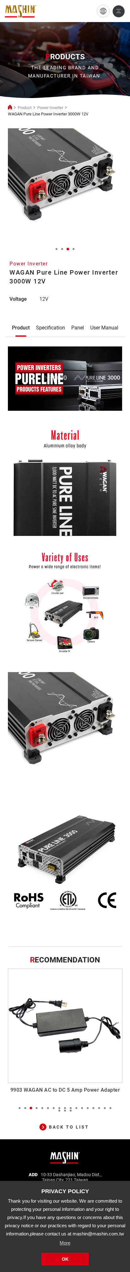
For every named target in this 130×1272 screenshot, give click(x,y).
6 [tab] (48, 1108)
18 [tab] (59, 1111)
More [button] (65, 1243)
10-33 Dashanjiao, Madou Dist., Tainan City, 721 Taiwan (71, 1177)
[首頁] (10, 107)
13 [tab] (88, 1108)
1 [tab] (56, 249)
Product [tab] (21, 328)
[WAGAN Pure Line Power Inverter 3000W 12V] (20, 11)
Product (25, 107)
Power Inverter (50, 107)
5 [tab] (42, 1108)
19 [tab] (65, 1111)
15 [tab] (99, 1108)
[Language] (103, 11)
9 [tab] (65, 1108)
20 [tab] (71, 1111)
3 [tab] (68, 249)
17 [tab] (110, 1108)
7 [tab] (54, 1108)
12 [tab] (82, 1108)
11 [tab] (76, 1108)
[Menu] (119, 11)
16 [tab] (105, 1108)
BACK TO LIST (69, 1127)
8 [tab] (59, 1108)
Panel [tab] (77, 328)
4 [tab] (73, 249)
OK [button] (65, 1259)
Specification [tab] (50, 328)
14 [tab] (93, 1108)
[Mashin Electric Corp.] (65, 1156)
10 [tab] (71, 1108)
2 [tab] (62, 249)
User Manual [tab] (104, 328)
